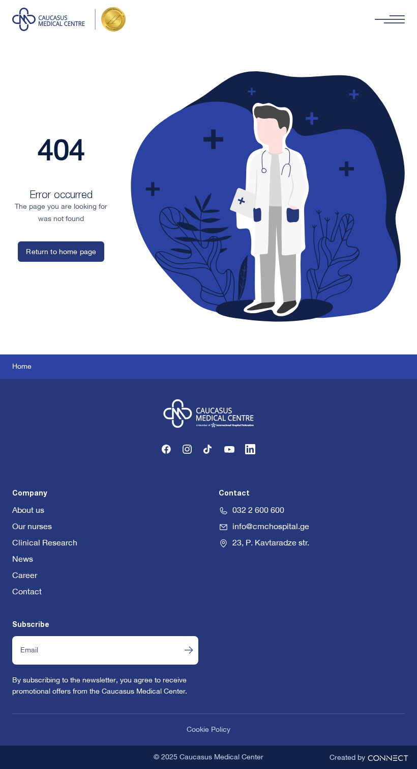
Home (22, 366)
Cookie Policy (208, 729)
